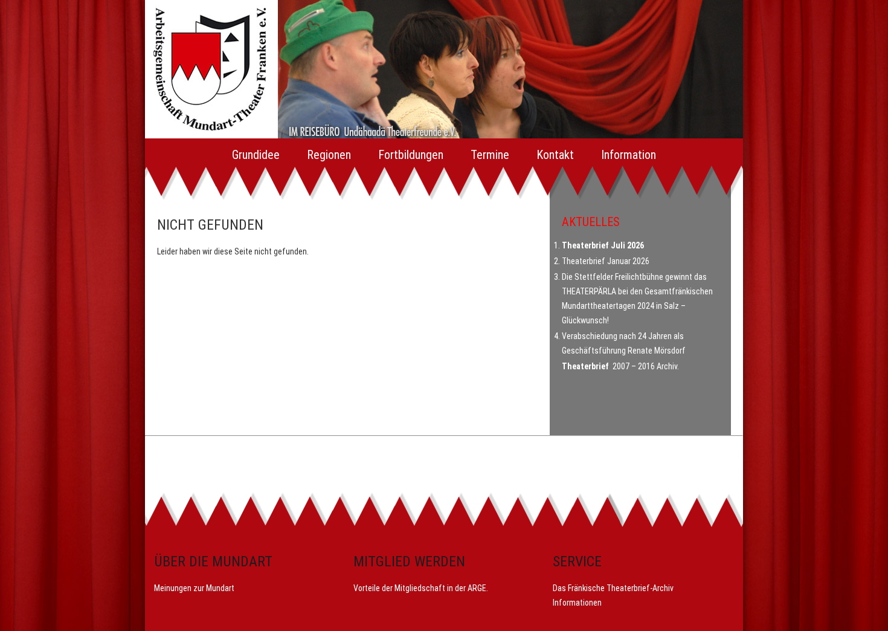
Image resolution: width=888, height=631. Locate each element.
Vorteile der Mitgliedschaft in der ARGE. (420, 588)
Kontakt (555, 154)
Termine (490, 154)
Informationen (577, 602)
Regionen (329, 154)
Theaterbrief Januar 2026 (605, 261)
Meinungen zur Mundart (194, 588)
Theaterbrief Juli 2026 (603, 245)
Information (628, 154)
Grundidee (256, 154)
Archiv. (668, 366)
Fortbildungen (410, 154)
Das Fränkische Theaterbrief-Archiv (613, 588)
